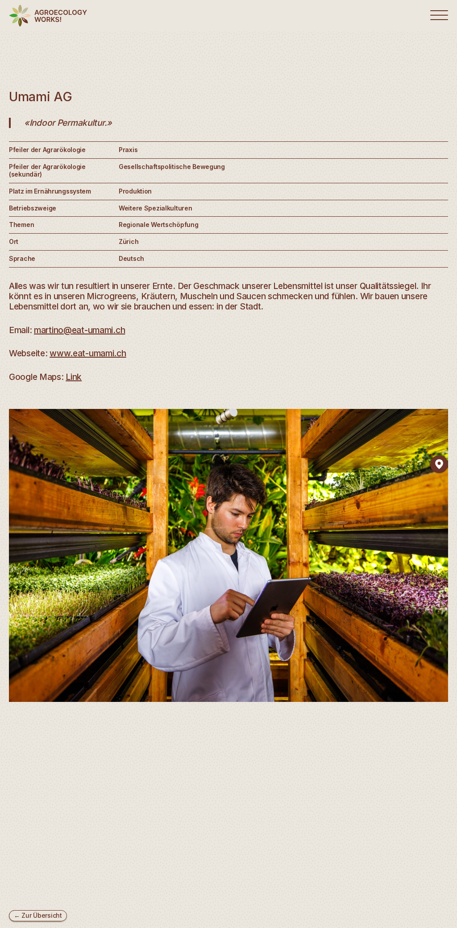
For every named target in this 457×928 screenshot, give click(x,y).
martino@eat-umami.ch (79, 330)
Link (74, 376)
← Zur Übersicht (38, 915)
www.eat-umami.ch (88, 353)
